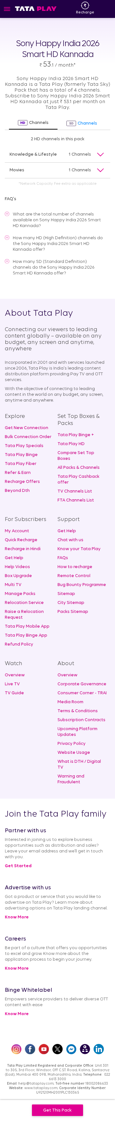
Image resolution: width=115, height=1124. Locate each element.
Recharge (85, 12)
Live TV (12, 684)
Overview (15, 675)
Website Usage (73, 752)
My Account (17, 531)
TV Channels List (74, 491)
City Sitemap (70, 602)
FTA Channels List (75, 500)
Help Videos (17, 567)
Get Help (14, 558)
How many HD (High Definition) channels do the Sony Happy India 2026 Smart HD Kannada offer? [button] (58, 244)
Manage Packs (20, 593)
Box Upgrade (18, 576)
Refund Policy (19, 644)
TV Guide (14, 693)
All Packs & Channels (78, 467)
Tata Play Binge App (26, 635)
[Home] (36, 8)
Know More (17, 917)
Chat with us (70, 540)
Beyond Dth (17, 490)
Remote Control (73, 576)
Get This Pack (57, 1110)
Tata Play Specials (24, 446)
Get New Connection (26, 428)
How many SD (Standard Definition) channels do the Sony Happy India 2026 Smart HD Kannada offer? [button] (54, 267)
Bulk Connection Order (28, 437)
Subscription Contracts (81, 720)
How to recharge (74, 567)
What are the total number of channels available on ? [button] (57, 220)
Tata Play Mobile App (27, 626)
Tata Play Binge (21, 454)
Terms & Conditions (77, 711)
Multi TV (13, 584)
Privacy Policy (71, 743)
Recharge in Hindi (23, 549)
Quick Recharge (21, 540)
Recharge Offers (22, 481)
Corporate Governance (81, 684)
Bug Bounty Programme (81, 584)
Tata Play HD (71, 444)
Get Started (18, 866)
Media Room (70, 702)
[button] (57, 155)
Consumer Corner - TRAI (82, 693)
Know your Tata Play (79, 549)
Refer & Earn (18, 472)
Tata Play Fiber (20, 463)
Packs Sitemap (72, 611)
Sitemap (66, 593)
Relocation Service (24, 602)
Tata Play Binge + (75, 435)
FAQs (62, 558)
